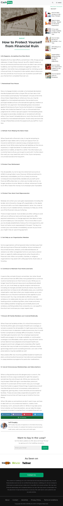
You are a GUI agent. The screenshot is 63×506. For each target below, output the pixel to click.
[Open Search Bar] (52, 2)
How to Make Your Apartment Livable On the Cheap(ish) (57, 67)
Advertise (24, 500)
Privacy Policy (36, 500)
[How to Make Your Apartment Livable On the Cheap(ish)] (48, 66)
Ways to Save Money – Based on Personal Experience (56, 23)
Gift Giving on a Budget (56, 47)
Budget (22, 38)
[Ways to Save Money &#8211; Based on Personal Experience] (48, 22)
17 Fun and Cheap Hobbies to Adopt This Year (56, 31)
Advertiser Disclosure (56, 6)
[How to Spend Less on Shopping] (48, 75)
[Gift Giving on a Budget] (48, 48)
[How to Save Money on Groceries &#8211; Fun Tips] (48, 39)
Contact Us (31, 475)
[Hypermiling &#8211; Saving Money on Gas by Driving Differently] (48, 56)
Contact (15, 500)
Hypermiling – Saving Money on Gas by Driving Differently (56, 58)
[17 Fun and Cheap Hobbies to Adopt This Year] (48, 31)
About (7, 500)
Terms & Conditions (51, 500)
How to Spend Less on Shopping (56, 75)
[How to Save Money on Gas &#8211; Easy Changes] (48, 14)
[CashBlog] (7, 2)
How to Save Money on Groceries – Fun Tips (56, 40)
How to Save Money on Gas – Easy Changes (56, 14)
